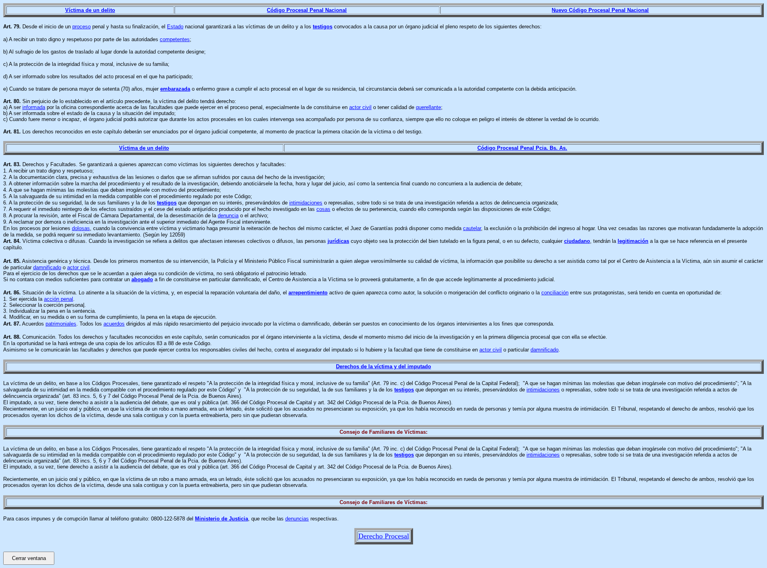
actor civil (360, 107)
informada (33, 107)
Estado (175, 27)
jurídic (336, 241)
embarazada (175, 89)
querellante (428, 107)
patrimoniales (61, 324)
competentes (175, 39)
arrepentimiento (308, 293)
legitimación (633, 241)
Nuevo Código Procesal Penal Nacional (600, 10)
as (346, 241)
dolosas (81, 228)
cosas (323, 209)
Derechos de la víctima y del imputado (383, 366)
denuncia (228, 215)
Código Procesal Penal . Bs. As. (522, 148)
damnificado (47, 267)
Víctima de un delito (90, 10)
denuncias (297, 519)
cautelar (472, 228)
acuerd (111, 324)
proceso (81, 27)
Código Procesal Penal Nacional (307, 10)
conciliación (554, 293)
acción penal (58, 299)
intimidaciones (305, 203)
